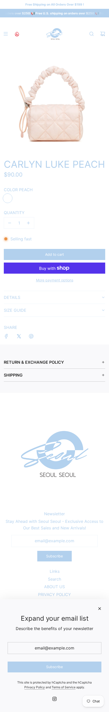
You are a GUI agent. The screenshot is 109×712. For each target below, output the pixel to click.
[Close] (99, 608)
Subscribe (54, 556)
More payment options (54, 280)
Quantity (14, 212)
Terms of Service (64, 687)
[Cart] (102, 33)
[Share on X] (18, 337)
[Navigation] (5, 33)
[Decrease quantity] (9, 223)
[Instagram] (54, 698)
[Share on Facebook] (6, 337)
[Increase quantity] (28, 223)
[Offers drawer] (16, 33)
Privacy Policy (34, 687)
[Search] (91, 33)
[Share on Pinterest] (31, 337)
